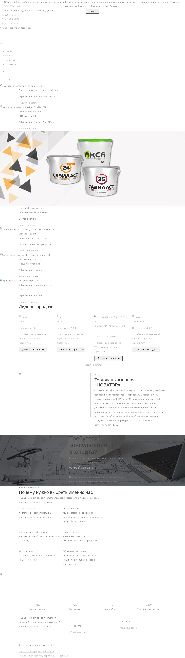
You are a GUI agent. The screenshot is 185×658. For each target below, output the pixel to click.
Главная (9, 51)
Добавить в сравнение (33, 334)
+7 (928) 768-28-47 (82, 467)
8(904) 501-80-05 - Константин (85, 641)
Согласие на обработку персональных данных (43, 656)
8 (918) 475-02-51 (10, 19)
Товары (9, 56)
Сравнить (12, 64)
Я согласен (92, 11)
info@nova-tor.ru (10, 15)
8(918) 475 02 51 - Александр (134, 632)
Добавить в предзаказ (33, 349)
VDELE (57, 645)
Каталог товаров (27, 225)
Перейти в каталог (29, 103)
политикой (163, 2)
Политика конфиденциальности (36, 651)
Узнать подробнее (28, 128)
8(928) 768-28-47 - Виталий (83, 636)
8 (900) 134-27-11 (10, 23)
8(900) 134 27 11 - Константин (134, 636)
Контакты (10, 60)
